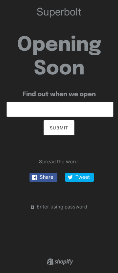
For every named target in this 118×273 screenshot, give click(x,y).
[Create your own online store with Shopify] (59, 261)
